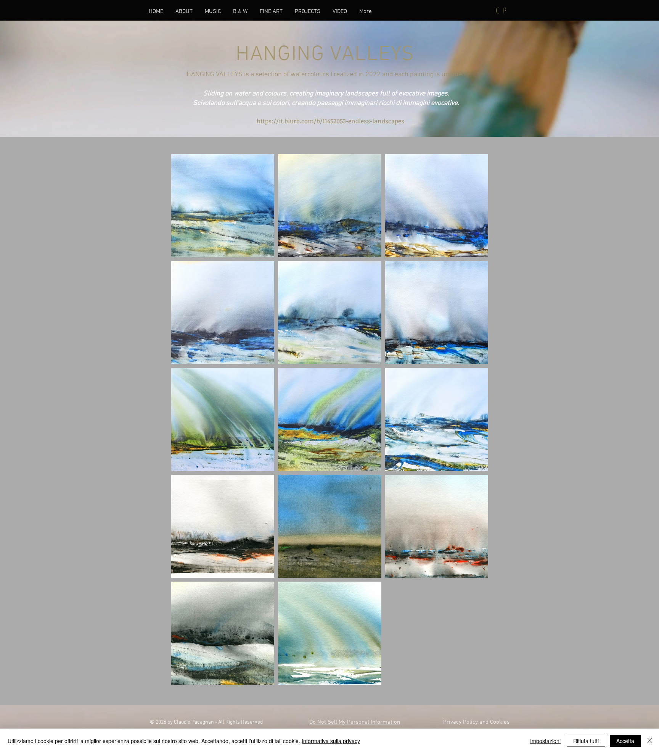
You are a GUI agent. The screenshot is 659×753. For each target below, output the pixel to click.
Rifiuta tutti (586, 741)
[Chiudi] (649, 741)
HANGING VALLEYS (325, 54)
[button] (213, 11)
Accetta (625, 741)
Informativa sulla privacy (331, 741)
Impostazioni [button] (545, 741)
